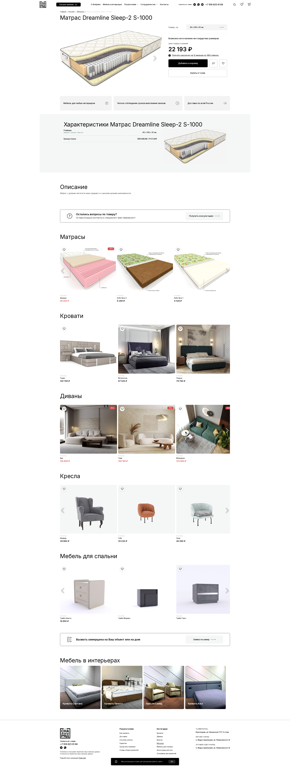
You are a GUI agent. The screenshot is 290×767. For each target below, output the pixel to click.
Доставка (123, 736)
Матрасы (80, 12)
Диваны (160, 736)
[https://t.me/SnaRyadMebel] (61, 747)
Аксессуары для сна (164, 750)
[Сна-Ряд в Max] (202, 4)
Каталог (72, 12)
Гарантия (123, 743)
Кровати (160, 733)
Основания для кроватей (166, 753)
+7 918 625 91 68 (214, 4)
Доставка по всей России (200, 103)
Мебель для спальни (165, 747)
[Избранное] (241, 4)
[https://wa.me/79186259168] (65, 747)
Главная (63, 12)
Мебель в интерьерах (90, 660)
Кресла (159, 740)
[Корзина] (249, 4)
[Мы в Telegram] (194, 4)
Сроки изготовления (127, 747)
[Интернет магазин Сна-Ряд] (43, 4)
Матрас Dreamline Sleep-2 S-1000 (99, 12)
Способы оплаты (126, 740)
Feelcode (82, 758)
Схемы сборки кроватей (129, 750)
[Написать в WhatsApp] (198, 4)
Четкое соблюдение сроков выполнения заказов (141, 103)
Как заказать (124, 733)
